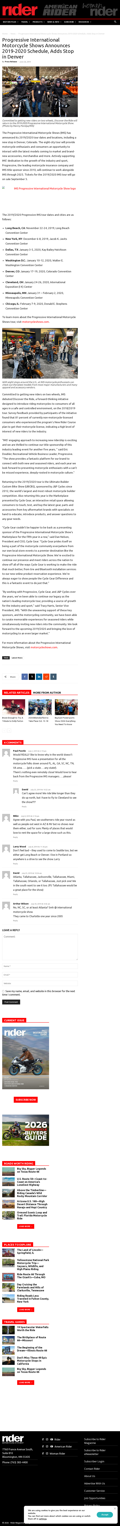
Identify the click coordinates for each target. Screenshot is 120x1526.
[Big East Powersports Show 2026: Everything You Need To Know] (66, 707)
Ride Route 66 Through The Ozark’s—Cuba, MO (31, 1276)
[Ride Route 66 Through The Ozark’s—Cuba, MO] (8, 1277)
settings (43, 1519)
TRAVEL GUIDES (14, 1321)
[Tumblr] (53, 677)
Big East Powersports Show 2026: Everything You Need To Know (65, 721)
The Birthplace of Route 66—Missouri (31, 1339)
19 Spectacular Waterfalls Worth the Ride (32, 1329)
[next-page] (9, 731)
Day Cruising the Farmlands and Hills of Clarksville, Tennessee (30, 1287)
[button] (115, 22)
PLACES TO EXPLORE (17, 1244)
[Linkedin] (39, 677)
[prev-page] (4, 731)
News (13, 33)
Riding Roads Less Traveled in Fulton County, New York (33, 1298)
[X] (32, 677)
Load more (24, 1226)
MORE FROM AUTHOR (47, 692)
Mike (16, 815)
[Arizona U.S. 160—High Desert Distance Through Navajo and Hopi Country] (8, 1204)
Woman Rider (57, 1453)
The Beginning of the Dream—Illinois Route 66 (32, 1349)
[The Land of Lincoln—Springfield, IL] (8, 1252)
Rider (57, 1439)
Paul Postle (19, 750)
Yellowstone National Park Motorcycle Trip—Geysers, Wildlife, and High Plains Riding (33, 1265)
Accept (104, 1514)
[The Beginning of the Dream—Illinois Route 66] (8, 1350)
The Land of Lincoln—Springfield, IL (30, 1251)
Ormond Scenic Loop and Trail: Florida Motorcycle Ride (32, 1215)
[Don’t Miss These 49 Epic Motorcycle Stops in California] (8, 1360)
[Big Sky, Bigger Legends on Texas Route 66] (8, 1171)
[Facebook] (25, 677)
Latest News (17, 658)
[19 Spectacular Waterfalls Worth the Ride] (8, 1330)
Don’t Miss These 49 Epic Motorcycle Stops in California (32, 1360)
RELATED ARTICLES (16, 692)
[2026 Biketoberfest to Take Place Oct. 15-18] (39, 707)
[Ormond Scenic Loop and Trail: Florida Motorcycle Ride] (8, 1215)
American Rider (63, 1446)
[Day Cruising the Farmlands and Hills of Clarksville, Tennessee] (8, 1287)
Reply (15, 781)
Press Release (11, 62)
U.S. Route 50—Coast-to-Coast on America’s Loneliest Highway (32, 1181)
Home (5, 33)
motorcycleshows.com (35, 321)
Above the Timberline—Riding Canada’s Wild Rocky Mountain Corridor (32, 1193)
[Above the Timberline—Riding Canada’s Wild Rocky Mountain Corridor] (8, 1193)
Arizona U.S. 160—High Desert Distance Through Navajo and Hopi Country (32, 1204)
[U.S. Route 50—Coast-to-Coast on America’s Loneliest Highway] (8, 1181)
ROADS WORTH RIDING (18, 1163)
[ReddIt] (46, 677)
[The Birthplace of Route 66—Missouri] (8, 1340)
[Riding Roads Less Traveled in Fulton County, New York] (8, 1298)
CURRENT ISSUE (14, 1020)
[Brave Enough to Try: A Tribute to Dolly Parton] (13, 707)
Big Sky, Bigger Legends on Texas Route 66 (31, 1170)
